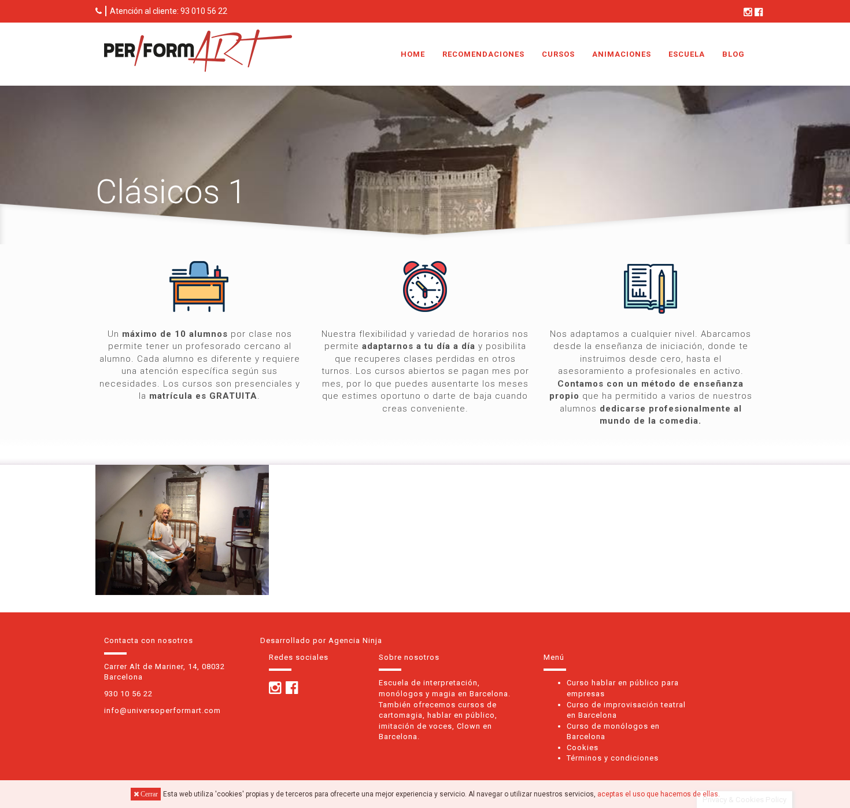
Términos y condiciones (613, 758)
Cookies (582, 747)
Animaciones (621, 54)
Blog (733, 54)
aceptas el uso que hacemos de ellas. (658, 794)
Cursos (558, 54)
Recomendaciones (483, 54)
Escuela (686, 54)
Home (413, 54)
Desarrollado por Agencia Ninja (321, 640)
